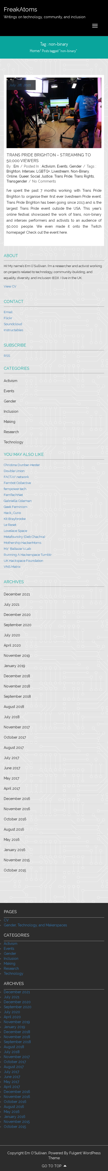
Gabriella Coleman (18, 501)
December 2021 (17, 594)
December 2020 (17, 615)
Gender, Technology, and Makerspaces (35, 925)
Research (11, 432)
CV (6, 920)
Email (8, 312)
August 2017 (14, 748)
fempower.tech (15, 489)
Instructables (13, 330)
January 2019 (14, 666)
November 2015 (17, 860)
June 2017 (12, 768)
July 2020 (12, 635)
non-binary (80, 171)
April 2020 (12, 645)
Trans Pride (63, 176)
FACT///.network (16, 477)
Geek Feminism (15, 507)
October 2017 (15, 737)
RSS (7, 356)
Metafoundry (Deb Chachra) (24, 537)
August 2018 (14, 707)
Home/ (36, 50)
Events (62, 166)
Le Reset (10, 525)
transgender (17, 181)
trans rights (84, 176)
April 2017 (12, 788)
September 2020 (17, 625)
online (12, 176)
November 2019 (17, 656)
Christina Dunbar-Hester (22, 465)
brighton (13, 171)
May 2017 (11, 778)
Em (16, 166)
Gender (75, 166)
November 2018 (17, 686)
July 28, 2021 (20, 85)
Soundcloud (13, 324)
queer (24, 176)
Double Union (14, 471)
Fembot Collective (17, 483)
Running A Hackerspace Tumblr (28, 555)
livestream (60, 171)
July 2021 (11, 604)
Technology (13, 442)
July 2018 (12, 717)
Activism (48, 166)
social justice (41, 176)
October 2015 (15, 870)
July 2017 (11, 758)
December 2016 (17, 799)
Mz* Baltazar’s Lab (17, 549)
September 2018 (17, 696)
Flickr (8, 318)
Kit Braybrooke (15, 519)
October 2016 (15, 819)
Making (9, 422)
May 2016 (12, 840)
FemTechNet (13, 495)
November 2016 (17, 809)
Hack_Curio (12, 513)
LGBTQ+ (43, 171)
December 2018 (17, 676)
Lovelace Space (15, 531)
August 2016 (14, 829)
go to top (52, 1166)
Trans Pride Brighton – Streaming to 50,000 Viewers (49, 158)
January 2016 (14, 850)
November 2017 (17, 727)
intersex (28, 171)
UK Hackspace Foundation (23, 561)
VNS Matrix (12, 567)
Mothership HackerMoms (22, 543)
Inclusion (11, 411)
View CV (10, 286)
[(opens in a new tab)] (54, 112)
